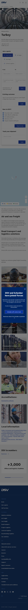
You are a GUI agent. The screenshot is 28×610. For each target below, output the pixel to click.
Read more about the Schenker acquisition (14, 316)
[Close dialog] (25, 289)
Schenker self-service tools (14, 312)
